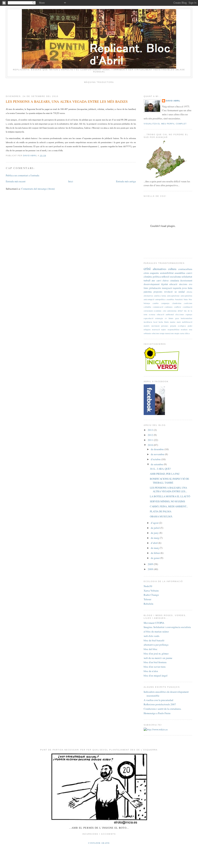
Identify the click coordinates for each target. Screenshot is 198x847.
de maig (155, 538)
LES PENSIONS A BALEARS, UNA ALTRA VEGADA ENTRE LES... (168, 489)
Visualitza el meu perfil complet (165, 124)
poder (190, 325)
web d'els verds (151, 636)
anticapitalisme (173, 295)
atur (153, 280)
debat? (180, 310)
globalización (155, 288)
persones (164, 325)
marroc (173, 322)
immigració (167, 288)
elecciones (179, 314)
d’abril (154, 543)
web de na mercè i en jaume (158, 658)
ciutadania (174, 280)
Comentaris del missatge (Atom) (38, 188)
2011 (151, 440)
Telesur (147, 599)
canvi (158, 280)
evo (190, 284)
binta (186, 299)
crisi (147, 268)
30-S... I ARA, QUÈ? (160, 468)
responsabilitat (173, 329)
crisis (146, 273)
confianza (168, 307)
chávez (165, 280)
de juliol (155, 528)
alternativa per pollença (156, 644)
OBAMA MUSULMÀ (161, 516)
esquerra (154, 273)
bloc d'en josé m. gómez (156, 653)
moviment (155, 325)
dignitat (164, 284)
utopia (176, 333)
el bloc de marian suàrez (156, 631)
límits (166, 322)
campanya (165, 303)
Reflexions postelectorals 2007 (160, 704)
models (146, 325)
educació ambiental (165, 314)
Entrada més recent (16, 181)
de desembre (157, 449)
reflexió (165, 276)
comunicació (158, 307)
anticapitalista (186, 295)
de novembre (158, 454)
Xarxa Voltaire (151, 590)
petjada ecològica (178, 325)
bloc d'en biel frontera (155, 662)
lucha (161, 322)
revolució (168, 291)
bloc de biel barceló (154, 640)
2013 (151, 430)
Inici (70, 181)
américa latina (160, 295)
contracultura (185, 269)
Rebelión (148, 603)
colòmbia (147, 307)
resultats (184, 329)
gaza (177, 318)
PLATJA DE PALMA (160, 511)
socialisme (175, 276)
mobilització (187, 322)
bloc (190, 299)
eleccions (183, 284)
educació (173, 284)
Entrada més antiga (126, 181)
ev (166, 318)
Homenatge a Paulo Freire (157, 713)
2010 (151, 445)
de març (155, 548)
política (157, 276)
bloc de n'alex (151, 671)
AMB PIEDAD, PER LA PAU (165, 473)
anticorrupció (149, 299)
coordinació (187, 307)
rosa (190, 329)
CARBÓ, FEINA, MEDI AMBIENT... (169, 506)
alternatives (159, 269)
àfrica (187, 333)
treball (147, 280)
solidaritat (187, 276)
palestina (148, 291)
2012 (151, 435)
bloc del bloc (150, 649)
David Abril (173, 101)
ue (176, 291)
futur (146, 288)
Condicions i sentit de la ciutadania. (162, 708)
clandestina (176, 303)
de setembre (157, 464)
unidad (181, 291)
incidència (148, 322)
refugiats (147, 329)
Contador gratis (99, 843)
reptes (163, 329)
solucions (155, 333)
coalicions (188, 303)
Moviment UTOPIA (154, 623)
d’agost (155, 522)
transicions (169, 333)
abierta (189, 291)
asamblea (170, 299)
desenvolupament (152, 284)
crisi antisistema (170, 310)
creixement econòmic (153, 310)
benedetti (179, 299)
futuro (171, 318)
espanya (189, 314)
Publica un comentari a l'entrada (22, 175)
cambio (156, 303)
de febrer (155, 553)
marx (179, 322)
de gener (155, 558)
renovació (156, 329)
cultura (172, 269)
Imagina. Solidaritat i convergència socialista (167, 627)
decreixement (186, 280)
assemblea (180, 273)
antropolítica (160, 299)
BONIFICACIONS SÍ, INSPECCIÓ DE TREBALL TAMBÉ (169, 480)
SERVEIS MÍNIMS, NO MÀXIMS (167, 501)
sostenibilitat (167, 273)
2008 (151, 569)
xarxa (182, 333)
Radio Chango (151, 595)
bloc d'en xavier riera (155, 666)
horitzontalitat (186, 318)
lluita (190, 288)
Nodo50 (148, 586)
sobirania (147, 333)
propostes (158, 291)
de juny (155, 533)
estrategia (159, 318)
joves (184, 288)
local (155, 322)
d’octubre (156, 459)
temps (162, 333)
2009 (151, 564)
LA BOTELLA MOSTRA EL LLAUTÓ (170, 496)
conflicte (177, 307)
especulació (148, 318)
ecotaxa (152, 314)
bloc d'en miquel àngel (155, 675)
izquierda (177, 288)
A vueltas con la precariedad (158, 700)
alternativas (148, 295)
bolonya (147, 303)
